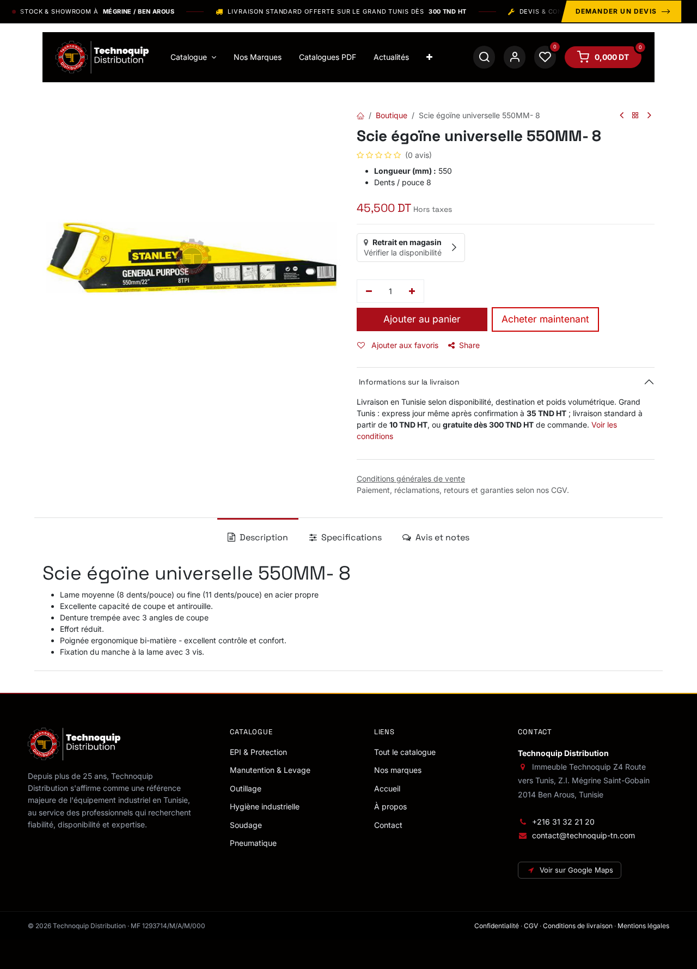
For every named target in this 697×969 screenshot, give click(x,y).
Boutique (391, 115)
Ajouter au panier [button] (422, 319)
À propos (390, 806)
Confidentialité (496, 926)
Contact (388, 825)
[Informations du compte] (514, 57)
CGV (531, 926)
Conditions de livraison (578, 926)
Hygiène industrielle (264, 806)
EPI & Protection (258, 752)
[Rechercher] (484, 57)
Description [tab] (262, 537)
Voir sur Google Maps (576, 870)
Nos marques (397, 770)
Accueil (387, 788)
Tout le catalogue (405, 752)
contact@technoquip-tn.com (583, 835)
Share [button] (469, 345)
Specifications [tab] (350, 537)
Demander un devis (616, 11)
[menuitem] (193, 57)
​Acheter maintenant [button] (545, 319)
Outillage (245, 788)
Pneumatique (253, 843)
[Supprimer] (369, 291)
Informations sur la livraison (408, 382)
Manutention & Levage (270, 770)
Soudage (246, 825)
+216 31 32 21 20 (563, 821)
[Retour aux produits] (635, 115)
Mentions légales (643, 926)
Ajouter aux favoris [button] (403, 345)
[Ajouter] (412, 291)
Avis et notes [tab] (441, 537)
